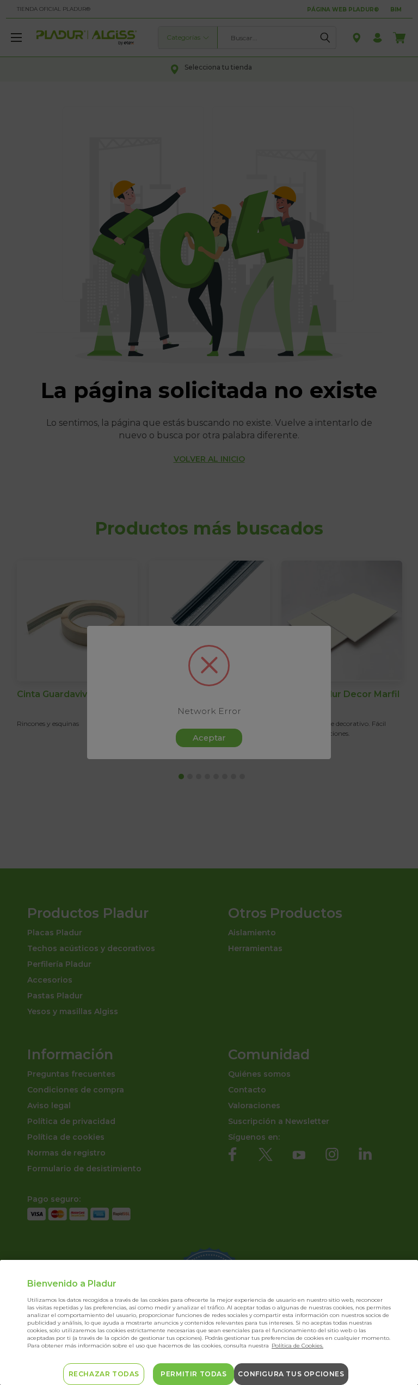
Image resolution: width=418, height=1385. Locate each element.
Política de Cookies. (297, 1345)
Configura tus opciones (291, 1374)
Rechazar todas (104, 1374)
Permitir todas (193, 1374)
